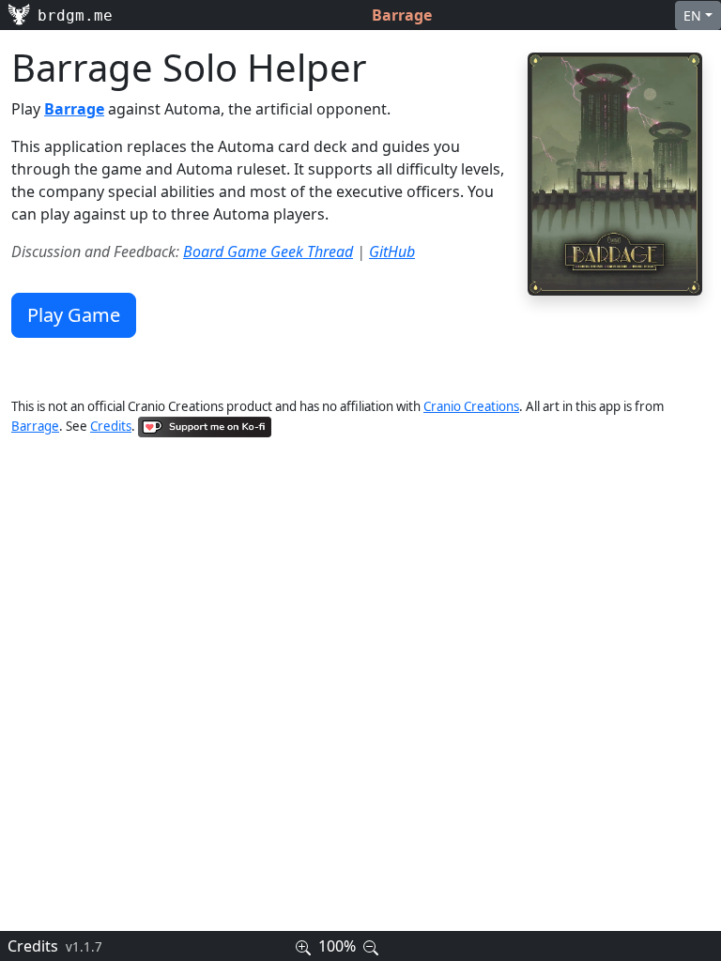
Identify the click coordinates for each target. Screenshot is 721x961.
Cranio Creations (471, 406)
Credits (110, 426)
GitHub (392, 251)
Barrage (35, 426)
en (692, 15)
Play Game (73, 315)
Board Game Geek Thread (268, 251)
